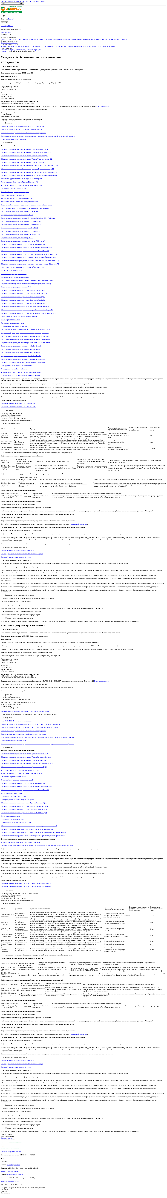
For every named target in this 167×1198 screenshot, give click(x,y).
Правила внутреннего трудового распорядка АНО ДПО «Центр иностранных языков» (29, 727)
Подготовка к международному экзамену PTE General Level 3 (21, 234)
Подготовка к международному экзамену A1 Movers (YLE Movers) (23, 241)
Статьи (9, 39)
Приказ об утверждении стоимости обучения (16, 557)
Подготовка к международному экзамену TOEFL (17, 215)
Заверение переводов (34, 50)
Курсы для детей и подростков (69, 46)
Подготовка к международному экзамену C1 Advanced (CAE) (21, 221)
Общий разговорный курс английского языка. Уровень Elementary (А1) (24, 149)
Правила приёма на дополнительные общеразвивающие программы (23, 133)
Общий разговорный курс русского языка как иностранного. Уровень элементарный (29, 826)
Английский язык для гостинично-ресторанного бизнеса (19, 201)
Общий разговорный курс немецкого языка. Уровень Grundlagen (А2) (24, 293)
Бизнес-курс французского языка (11, 270)
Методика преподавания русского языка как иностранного (20, 842)
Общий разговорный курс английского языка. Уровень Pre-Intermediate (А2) (26, 152)
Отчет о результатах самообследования (13, 139)
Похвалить (4, 1189)
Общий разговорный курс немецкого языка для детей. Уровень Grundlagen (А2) (27, 310)
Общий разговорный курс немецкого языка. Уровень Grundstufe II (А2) (24, 806)
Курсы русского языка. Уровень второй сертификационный (20, 375)
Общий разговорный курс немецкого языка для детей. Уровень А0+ (23, 303)
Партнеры (26, 1)
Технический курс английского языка (13, 188)
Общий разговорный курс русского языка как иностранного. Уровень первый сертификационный (33, 832)
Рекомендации (16, 39)
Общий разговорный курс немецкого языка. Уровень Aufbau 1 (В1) (23, 297)
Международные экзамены (106, 46)
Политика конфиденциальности (11, 1151)
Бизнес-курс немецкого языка (10, 320)
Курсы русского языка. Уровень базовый (14, 369)
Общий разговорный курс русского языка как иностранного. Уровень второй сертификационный (33, 836)
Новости (20, 1)
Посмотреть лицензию (102, 106)
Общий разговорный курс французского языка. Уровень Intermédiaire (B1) (25, 251)
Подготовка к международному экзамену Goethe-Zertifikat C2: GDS (23, 359)
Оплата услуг (34, 1)
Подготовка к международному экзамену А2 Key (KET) (19, 228)
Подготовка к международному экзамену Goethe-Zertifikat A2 (21, 346)
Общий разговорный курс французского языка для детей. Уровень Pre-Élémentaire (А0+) (30, 254)
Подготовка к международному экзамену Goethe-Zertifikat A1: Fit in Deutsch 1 (26, 336)
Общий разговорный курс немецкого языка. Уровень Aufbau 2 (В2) (23, 300)
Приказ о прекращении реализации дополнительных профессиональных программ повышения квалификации (37, 744)
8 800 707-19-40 (6, 32)
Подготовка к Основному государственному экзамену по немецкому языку (26, 329)
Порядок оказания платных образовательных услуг (18, 550)
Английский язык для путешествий (12, 195)
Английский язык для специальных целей (15, 192)
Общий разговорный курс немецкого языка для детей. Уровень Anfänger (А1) (26, 306)
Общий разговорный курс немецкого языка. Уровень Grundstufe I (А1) (24, 803)
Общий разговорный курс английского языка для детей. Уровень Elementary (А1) (27, 169)
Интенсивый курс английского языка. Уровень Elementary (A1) (21, 179)
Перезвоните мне (6, 34)
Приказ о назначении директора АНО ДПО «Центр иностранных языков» (25, 711)
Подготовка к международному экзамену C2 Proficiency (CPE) (21, 224)
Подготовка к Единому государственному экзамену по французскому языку (26, 283)
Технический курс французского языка (13, 274)
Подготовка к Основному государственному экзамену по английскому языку (26, 205)
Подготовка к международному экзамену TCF (16, 287)
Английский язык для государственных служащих (17, 198)
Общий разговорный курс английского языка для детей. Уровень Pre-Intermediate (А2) (29, 172)
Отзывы (48, 39)
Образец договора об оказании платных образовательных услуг (22, 554)
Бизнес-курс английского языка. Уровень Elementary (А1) (19, 182)
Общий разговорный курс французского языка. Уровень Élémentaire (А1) (25, 244)
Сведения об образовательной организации (74, 39)
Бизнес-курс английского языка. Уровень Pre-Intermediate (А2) (21, 185)
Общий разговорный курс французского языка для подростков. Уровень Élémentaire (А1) (30, 264)
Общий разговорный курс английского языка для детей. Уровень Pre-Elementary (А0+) (29, 165)
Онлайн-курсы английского (23, 46)
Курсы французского (51, 46)
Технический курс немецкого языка (12, 323)
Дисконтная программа (112, 39)
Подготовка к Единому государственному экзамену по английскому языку (25, 208)
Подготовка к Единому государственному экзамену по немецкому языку (25, 333)
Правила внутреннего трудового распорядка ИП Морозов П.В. (21, 129)
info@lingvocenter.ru (13, 1165)
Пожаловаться (5, 1191)
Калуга (3, 15)
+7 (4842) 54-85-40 (7, 26)
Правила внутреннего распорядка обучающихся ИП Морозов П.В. (23, 126)
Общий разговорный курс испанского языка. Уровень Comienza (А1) (23, 362)
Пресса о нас (32, 39)
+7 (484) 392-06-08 (10, 1181)
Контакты (43, 1)
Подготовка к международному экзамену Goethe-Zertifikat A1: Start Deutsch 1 (26, 339)
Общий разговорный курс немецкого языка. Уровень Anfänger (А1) (23, 290)
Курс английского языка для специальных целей (17, 780)
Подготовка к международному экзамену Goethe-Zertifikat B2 (21, 352)
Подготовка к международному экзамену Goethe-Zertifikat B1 (21, 349)
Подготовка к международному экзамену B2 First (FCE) (19, 211)
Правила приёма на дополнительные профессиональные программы (23, 734)
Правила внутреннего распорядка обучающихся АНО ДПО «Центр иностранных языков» (30, 724)
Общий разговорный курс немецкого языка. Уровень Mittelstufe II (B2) (24, 813)
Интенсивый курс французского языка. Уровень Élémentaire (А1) (22, 267)
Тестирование (5, 1)
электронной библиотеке (79, 524)
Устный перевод (21, 50)
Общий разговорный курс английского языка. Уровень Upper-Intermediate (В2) (26, 159)
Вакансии (13, 1)
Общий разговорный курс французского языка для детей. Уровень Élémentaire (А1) (28, 257)
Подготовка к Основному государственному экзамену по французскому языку (27, 280)
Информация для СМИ (96, 39)
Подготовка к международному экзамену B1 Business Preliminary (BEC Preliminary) (28, 218)
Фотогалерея (41, 39)
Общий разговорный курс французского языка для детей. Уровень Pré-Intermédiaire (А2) (30, 261)
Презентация (55, 39)
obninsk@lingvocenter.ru (15, 1174)
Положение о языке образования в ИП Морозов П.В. (18, 403)
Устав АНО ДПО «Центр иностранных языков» (16, 721)
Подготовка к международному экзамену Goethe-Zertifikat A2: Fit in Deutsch (26, 343)
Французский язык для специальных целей (15, 277)
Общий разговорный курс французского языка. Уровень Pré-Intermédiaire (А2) (26, 247)
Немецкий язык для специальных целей (14, 326)
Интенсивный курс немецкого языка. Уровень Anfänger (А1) (21, 316)
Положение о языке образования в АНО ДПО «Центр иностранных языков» (26, 883)
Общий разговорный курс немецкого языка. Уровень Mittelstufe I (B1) (24, 809)
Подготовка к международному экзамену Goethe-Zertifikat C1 (21, 356)
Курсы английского (7, 46)
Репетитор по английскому (88, 46)
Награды (25, 39)
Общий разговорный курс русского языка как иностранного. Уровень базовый (27, 829)
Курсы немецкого (38, 46)
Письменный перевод (8, 50)
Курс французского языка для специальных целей (17, 799)
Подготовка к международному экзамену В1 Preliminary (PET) (21, 231)
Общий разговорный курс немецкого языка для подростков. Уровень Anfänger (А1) (28, 313)
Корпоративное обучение (9, 43)
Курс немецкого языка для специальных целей (16, 822)
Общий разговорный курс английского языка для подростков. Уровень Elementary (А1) (29, 175)
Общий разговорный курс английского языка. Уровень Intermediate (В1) (24, 156)
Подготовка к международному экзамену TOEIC (17, 238)
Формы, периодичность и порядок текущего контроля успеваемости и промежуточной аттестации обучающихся (38, 136)
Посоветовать (5, 1193)
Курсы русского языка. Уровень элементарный (16, 365)
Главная (3, 51)
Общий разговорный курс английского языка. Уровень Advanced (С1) (24, 162)
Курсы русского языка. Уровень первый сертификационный (21, 372)
